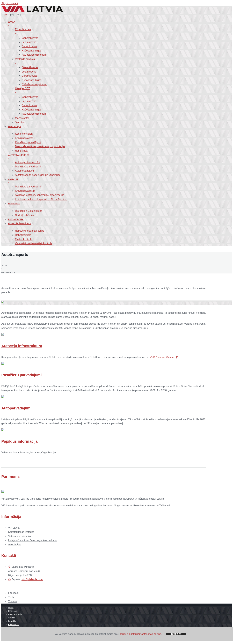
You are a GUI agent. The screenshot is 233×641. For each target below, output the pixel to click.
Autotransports (15, 614)
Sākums (4, 265)
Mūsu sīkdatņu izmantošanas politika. (141, 633)
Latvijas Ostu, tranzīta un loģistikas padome (32, 540)
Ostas (10, 607)
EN (12, 15)
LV (5, 15)
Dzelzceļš (12, 611)
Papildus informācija (19, 441)
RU (19, 15)
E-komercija (13, 624)
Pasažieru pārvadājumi (21, 375)
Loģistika (12, 621)
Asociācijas (14, 544)
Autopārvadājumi (16, 408)
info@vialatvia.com (32, 579)
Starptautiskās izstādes (21, 531)
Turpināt (176, 634)
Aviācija (12, 618)
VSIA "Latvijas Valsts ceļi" (164, 357)
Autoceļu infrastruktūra (21, 346)
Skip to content (9, 3)
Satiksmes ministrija (19, 536)
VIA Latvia (13, 527)
